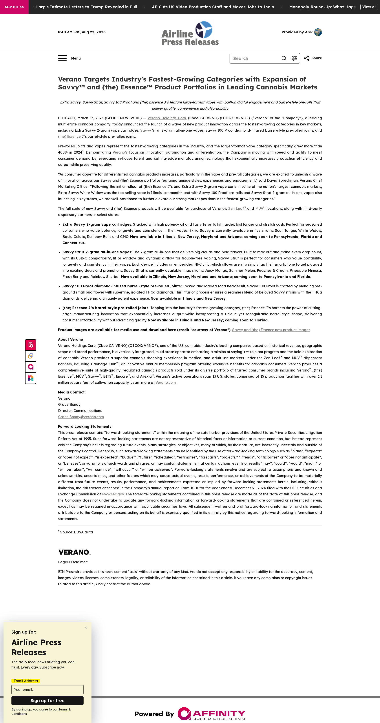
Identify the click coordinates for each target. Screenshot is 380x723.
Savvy (145, 130)
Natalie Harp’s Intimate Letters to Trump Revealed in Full (78, 6)
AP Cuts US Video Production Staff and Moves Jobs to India (213, 6)
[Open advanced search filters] (294, 58)
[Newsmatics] (31, 378)
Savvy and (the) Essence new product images (271, 330)
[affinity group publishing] (31, 367)
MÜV (259, 208)
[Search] (284, 58)
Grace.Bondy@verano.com (81, 417)
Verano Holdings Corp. (167, 118)
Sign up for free (47, 700)
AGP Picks (14, 7)
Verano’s (120, 152)
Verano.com (165, 382)
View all (369, 7)
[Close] (86, 627)
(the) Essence (69, 136)
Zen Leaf (236, 208)
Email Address (26, 681)
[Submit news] (31, 345)
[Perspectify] (31, 356)
